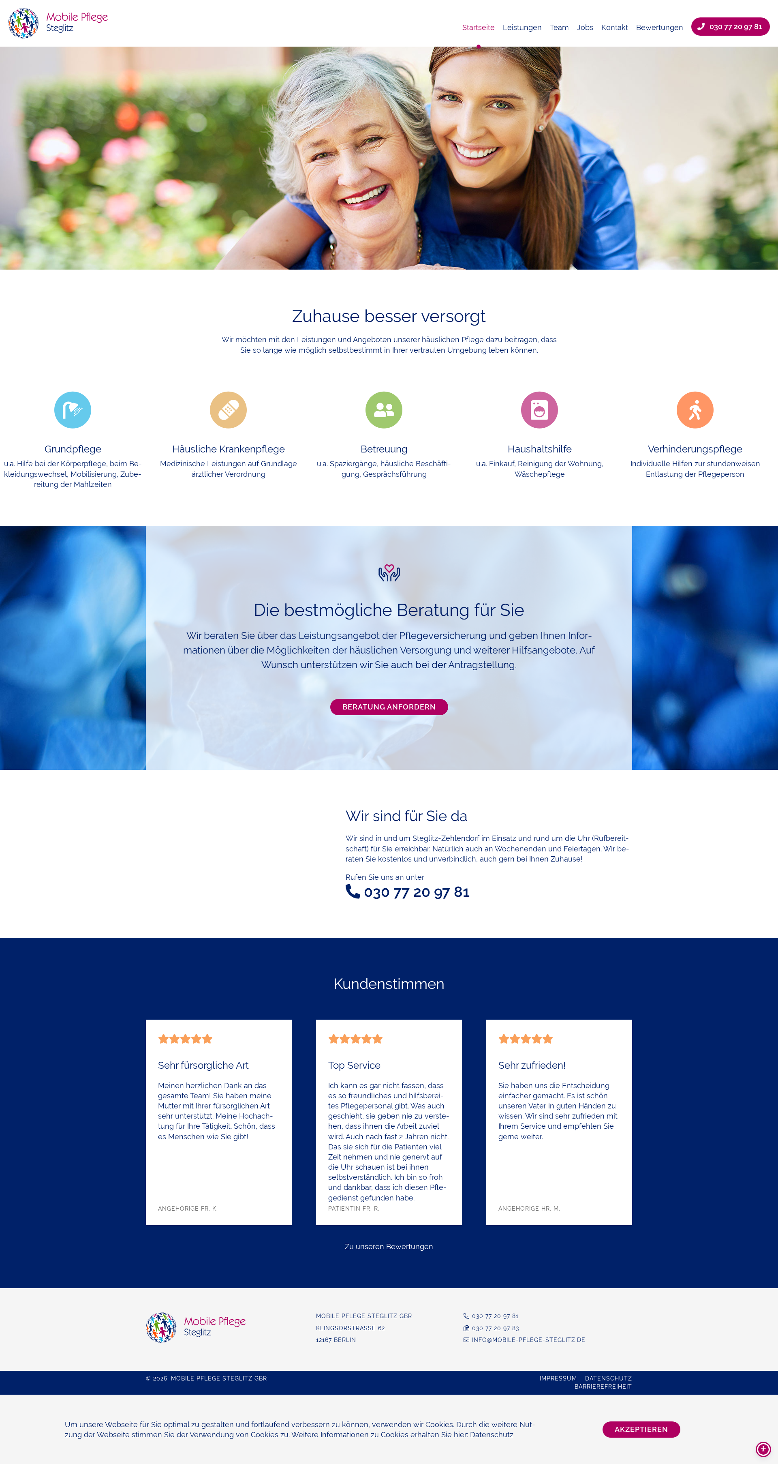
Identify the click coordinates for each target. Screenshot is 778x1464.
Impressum (558, 1378)
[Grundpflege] (72, 410)
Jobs (585, 27)
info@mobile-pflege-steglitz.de (529, 1340)
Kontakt (614, 27)
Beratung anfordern (389, 707)
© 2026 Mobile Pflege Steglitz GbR (206, 1378)
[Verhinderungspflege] (695, 410)
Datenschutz (608, 1378)
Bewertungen (659, 27)
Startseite (478, 27)
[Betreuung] (383, 410)
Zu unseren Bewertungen (389, 1246)
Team (559, 27)
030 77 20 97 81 (736, 26)
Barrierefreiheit (603, 1386)
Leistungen (522, 27)
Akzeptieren (641, 1429)
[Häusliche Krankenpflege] (228, 410)
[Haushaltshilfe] (539, 410)
